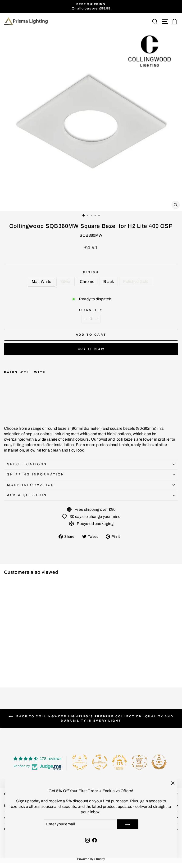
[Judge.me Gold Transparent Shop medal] (99, 762)
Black (108, 281)
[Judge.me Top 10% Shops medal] (159, 762)
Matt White (41, 281)
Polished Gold (135, 281)
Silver (65, 281)
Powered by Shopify (91, 859)
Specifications (27, 464)
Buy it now (91, 349)
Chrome (87, 281)
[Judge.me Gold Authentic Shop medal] (79, 762)
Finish (91, 272)
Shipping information (35, 474)
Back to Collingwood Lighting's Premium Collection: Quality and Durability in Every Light (94, 718)
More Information (31, 485)
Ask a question (27, 495)
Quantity (91, 310)
